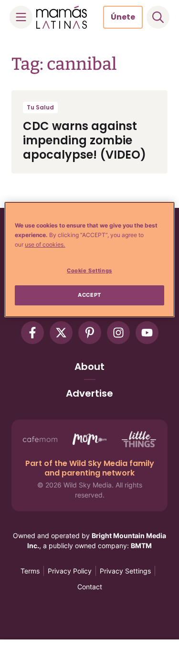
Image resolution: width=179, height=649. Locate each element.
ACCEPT (89, 295)
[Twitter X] (61, 332)
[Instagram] (118, 332)
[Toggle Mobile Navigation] (21, 17)
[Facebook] (32, 332)
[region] (89, 259)
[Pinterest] (89, 332)
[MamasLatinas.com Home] (61, 17)
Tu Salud (40, 107)
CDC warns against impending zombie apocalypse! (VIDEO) (84, 140)
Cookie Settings (89, 270)
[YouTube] (147, 332)
